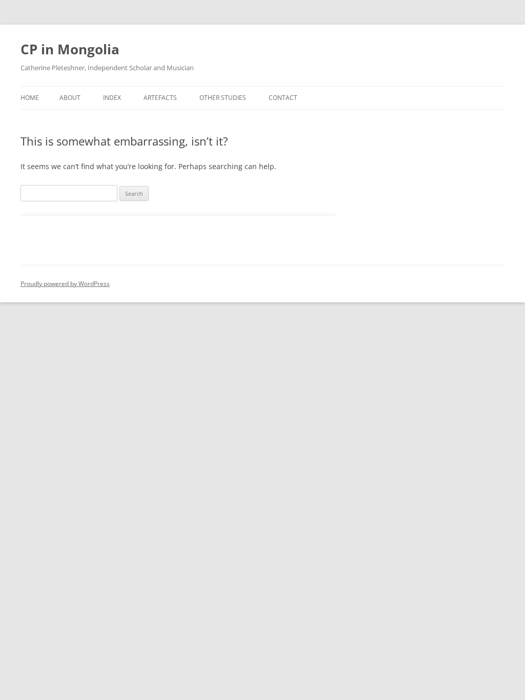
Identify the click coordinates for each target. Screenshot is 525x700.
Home (30, 97)
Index (112, 97)
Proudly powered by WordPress (65, 283)
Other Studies (222, 97)
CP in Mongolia (70, 49)
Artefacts (160, 97)
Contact (283, 97)
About (69, 97)
